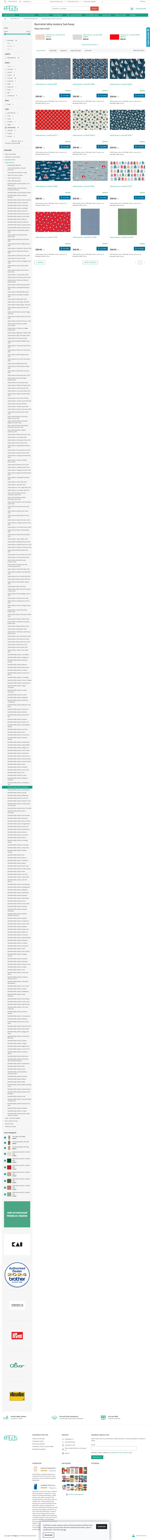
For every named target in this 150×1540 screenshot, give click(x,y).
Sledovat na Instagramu (76, 1494)
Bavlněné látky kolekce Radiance (18, 940)
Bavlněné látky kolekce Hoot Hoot (18, 709)
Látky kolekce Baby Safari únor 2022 (19, 642)
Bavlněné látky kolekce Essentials (18, 845)
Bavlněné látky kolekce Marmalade (18, 898)
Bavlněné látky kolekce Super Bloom (19, 790)
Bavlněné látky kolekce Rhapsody (18, 795)
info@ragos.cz (69, 1439)
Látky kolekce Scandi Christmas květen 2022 (17, 611)
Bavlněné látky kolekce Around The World (18, 674)
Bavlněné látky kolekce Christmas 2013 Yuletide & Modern (18, 1060)
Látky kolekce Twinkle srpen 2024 (18, 407)
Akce (10, 43)
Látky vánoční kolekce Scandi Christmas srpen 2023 (17, 494)
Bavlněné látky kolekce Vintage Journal (17, 955)
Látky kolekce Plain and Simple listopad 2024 (17, 379)
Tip (9, 49)
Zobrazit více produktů (89, 44)
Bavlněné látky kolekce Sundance (18, 861)
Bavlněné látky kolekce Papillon (17, 918)
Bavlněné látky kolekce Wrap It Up (18, 929)
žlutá (10, 84)
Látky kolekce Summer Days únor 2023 (19, 545)
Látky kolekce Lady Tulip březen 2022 (19, 636)
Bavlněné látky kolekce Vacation (17, 959)
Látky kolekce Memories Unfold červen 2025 (17, 325)
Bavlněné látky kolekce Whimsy (17, 219)
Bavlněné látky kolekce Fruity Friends (19, 869)
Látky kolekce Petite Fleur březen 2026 (18, 252)
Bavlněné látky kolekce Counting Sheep (18, 841)
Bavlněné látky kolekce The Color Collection (18, 1008)
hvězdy (11, 133)
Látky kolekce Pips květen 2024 (17, 443)
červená (11, 78)
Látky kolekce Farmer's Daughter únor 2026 (19, 262)
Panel (10, 104)
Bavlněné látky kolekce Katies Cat (18, 722)
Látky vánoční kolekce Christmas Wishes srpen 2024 (18, 417)
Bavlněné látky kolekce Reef (16, 764)
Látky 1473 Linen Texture (15, 175)
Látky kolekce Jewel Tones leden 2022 (18, 651)
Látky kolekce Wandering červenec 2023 (18, 516)
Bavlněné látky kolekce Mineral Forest (19, 1026)
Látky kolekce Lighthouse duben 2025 (19, 333)
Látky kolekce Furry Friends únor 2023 (19, 555)
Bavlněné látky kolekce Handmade (18, 893)
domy (10, 119)
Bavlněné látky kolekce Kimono (17, 832)
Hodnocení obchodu (56, 2)
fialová (10, 66)
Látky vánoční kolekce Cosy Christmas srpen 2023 (19, 503)
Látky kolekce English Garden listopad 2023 (19, 474)
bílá (9, 93)
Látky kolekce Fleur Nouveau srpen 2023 (18, 507)
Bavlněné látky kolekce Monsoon (18, 818)
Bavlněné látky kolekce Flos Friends (19, 951)
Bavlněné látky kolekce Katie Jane (18, 866)
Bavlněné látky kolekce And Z (17, 901)
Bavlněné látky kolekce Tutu (16, 970)
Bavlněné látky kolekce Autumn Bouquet (17, 196)
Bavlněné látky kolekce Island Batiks (19, 745)
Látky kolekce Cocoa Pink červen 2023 (19, 527)
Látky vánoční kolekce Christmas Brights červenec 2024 (18, 422)
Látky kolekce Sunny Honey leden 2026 (18, 266)
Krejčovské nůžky (10, 154)
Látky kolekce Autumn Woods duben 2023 (19, 535)
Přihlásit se (97, 1457)
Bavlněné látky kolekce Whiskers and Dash (19, 706)
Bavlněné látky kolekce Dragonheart (19, 824)
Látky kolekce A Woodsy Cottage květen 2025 (18, 329)
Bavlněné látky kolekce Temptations (19, 1016)
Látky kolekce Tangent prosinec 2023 (19, 470)
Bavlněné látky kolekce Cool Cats (18, 798)
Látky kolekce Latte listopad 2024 (18, 388)
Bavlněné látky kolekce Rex (16, 855)
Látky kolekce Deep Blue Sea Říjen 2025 (18, 296)
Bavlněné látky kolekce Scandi (17, 695)
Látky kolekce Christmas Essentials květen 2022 (18, 623)
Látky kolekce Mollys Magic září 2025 (19, 305)
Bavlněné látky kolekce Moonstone (18, 667)
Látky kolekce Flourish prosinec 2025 (19, 277)
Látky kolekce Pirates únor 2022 (17, 645)
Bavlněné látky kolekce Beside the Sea (18, 716)
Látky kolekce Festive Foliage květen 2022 (19, 606)
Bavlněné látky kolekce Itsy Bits (17, 1076)
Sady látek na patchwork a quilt (17, 173)
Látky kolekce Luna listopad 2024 (18, 383)
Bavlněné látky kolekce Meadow (17, 1019)
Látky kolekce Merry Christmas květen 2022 (19, 615)
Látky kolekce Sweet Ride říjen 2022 (19, 569)
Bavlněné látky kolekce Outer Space (19, 756)
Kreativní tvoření (10, 160)
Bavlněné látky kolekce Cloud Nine (18, 655)
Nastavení (48, 1535)
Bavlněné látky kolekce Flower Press (19, 964)
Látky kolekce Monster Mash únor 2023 (18, 551)
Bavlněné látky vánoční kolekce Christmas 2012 (17, 1073)
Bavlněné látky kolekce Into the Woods (17, 881)
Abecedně (88, 51)
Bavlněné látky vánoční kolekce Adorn (19, 193)
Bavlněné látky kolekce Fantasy (17, 906)
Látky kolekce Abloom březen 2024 (18, 453)
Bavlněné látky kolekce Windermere (19, 829)
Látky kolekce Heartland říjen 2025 (18, 292)
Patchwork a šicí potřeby (12, 157)
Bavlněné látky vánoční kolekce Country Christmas (17, 189)
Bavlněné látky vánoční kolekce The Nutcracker (19, 184)
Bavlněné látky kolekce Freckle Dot (18, 735)
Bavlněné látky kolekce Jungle (17, 1043)
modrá (11, 75)
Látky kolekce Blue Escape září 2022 (19, 579)
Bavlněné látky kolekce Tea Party (18, 935)
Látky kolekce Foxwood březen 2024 (19, 450)
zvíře (10, 116)
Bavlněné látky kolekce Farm (16, 1069)
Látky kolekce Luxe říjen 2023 (16, 485)
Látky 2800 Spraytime (14, 181)
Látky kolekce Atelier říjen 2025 (17, 299)
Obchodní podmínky (89, 2)
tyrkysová (11, 87)
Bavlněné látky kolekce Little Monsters (16, 995)
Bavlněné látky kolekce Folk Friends (19, 750)
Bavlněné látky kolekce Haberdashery (19, 938)
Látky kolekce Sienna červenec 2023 (19, 520)
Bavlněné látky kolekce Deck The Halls (19, 808)
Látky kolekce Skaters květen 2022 (18, 619)
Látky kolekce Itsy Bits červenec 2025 (19, 321)
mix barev (11, 69)
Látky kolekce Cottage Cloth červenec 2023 (19, 524)
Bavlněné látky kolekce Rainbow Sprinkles (17, 779)
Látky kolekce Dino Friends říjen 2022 (19, 576)
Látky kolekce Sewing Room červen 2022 (19, 602)
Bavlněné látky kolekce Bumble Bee (19, 742)
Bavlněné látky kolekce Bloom (17, 838)
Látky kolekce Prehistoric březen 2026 (19, 248)
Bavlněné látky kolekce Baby (16, 1082)
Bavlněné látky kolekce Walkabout (18, 992)
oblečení (11, 130)
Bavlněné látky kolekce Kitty (16, 872)
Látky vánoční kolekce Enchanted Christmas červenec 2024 (18, 426)
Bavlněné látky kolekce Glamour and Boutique (19, 1093)
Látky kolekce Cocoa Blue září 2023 (18, 490)
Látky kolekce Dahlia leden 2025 (17, 364)
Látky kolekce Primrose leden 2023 (18, 557)
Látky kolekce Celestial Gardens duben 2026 (17, 236)
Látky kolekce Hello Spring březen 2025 (18, 355)
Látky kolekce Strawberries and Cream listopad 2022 (17, 565)
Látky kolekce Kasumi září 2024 (17, 404)
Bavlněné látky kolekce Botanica (18, 895)
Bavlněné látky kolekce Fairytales (18, 205)
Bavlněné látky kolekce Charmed (18, 203)
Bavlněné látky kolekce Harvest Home (19, 200)
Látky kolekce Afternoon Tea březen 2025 (19, 351)
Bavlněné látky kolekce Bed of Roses (19, 821)
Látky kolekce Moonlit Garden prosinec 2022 (17, 561)
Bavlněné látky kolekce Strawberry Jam (18, 783)
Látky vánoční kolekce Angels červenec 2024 (17, 431)
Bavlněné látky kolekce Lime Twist (18, 986)
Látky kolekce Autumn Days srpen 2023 (18, 512)
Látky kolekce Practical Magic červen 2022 (19, 595)
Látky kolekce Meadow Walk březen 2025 (19, 342)
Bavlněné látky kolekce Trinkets (17, 670)
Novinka (11, 46)
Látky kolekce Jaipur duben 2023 (18, 539)
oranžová (11, 81)
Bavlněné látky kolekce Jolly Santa (18, 848)
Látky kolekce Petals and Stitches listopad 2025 (18, 281)
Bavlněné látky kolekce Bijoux (17, 863)
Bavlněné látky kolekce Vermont (17, 211)
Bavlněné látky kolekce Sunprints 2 (18, 921)
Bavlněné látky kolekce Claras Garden (19, 759)
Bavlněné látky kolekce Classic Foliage (19, 680)
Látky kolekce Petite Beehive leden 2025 (18, 367)
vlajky (10, 125)
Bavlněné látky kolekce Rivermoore (18, 214)
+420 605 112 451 (70, 1445)
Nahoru (41, 262)
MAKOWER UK (13, 58)
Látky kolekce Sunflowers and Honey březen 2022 (19, 633)
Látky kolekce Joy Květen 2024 (17, 437)
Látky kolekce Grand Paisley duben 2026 (18, 231)
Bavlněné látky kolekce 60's (16, 1066)
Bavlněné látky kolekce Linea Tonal (18, 924)
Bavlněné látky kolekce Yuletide (17, 767)
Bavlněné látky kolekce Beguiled (18, 697)
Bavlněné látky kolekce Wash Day (18, 1056)
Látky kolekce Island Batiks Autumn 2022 (18, 583)
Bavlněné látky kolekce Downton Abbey (18, 1053)
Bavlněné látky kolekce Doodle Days (19, 884)
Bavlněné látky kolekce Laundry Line (19, 228)
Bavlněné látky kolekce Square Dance (19, 225)
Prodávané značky (73, 2)
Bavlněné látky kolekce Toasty (17, 1111)
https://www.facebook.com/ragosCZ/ (76, 1449)
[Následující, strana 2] (140, 262)
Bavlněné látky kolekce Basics (17, 1079)
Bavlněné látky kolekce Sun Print (18, 729)
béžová (11, 72)
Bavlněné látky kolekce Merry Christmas (17, 812)
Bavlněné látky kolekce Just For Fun (19, 1049)
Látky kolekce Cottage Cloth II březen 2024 (19, 456)
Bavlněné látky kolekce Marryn (17, 858)
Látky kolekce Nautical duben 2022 (18, 626)
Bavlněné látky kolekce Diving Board (19, 887)
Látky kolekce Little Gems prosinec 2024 (18, 372)
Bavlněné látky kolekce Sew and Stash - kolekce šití (19, 1100)
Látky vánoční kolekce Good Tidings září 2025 (19, 313)
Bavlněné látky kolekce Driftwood (18, 222)
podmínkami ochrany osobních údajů (121, 1453)
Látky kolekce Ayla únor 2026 (16, 258)
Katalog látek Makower (14, 165)
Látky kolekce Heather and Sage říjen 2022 (19, 573)
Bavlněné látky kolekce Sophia (17, 967)
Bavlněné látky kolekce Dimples (17, 1108)
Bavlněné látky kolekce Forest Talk (18, 904)
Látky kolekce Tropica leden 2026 (18, 275)
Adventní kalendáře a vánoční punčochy (17, 169)
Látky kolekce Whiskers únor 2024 (18, 465)
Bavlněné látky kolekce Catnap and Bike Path (18, 1037)
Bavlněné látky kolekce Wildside (17, 890)
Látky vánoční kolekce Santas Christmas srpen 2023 (17, 498)
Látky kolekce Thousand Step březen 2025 (19, 346)
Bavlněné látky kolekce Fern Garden (19, 815)
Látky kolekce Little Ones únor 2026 (18, 256)
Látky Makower (9, 163)
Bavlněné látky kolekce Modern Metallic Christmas (17, 915)
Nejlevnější (53, 51)
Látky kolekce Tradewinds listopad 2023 (18, 478)
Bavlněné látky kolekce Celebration (18, 1064)
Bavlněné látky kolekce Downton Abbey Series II (18, 978)
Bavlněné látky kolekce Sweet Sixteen (19, 762)
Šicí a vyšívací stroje (11, 1121)
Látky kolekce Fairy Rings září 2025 (18, 302)
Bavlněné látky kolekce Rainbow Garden (17, 661)
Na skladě (12, 40)
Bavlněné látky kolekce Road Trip (18, 827)
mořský (11, 136)
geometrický (12, 113)
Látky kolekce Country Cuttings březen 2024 (17, 461)
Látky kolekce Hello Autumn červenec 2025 (19, 317)
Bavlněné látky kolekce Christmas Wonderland (18, 982)
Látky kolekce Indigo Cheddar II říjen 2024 (19, 395)
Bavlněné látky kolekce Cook (16, 1096)
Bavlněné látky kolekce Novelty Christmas (17, 910)
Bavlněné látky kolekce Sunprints (18, 946)
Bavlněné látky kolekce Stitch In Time (19, 801)
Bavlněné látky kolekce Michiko (17, 712)
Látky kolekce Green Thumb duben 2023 (18, 531)
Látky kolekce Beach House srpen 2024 (18, 413)
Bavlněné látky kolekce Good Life (18, 835)
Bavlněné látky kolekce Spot (16, 732)
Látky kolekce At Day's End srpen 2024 (19, 409)
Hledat (94, 8)
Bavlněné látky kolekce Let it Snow (18, 770)
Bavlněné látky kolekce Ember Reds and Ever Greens (19, 1114)
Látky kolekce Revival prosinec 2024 (19, 375)
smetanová (12, 96)
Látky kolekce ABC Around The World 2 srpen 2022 (19, 590)
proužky (11, 122)
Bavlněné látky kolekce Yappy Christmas (17, 687)
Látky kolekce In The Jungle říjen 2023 (19, 487)
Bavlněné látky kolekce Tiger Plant (18, 877)
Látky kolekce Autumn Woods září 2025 (18, 308)
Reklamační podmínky (39, 1449)
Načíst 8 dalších (90, 262)
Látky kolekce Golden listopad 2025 (18, 285)
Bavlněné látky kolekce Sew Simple (18, 999)
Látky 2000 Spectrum (14, 178)
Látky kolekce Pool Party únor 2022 (18, 639)
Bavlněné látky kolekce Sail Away (18, 787)
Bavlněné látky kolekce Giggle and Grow (18, 1033)
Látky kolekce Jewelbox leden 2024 (18, 467)
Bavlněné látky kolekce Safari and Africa (18, 973)
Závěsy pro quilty (10, 1126)
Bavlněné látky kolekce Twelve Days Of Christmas (19, 805)
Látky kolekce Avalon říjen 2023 (17, 482)
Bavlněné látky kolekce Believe (17, 665)
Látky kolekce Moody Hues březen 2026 (18, 240)
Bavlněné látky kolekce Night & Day (18, 1046)
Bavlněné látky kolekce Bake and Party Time (19, 1085)
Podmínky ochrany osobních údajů (42, 1447)
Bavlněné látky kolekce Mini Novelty (19, 1004)
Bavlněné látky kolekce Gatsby (17, 1041)
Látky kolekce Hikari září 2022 (17, 587)
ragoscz (67, 1453)
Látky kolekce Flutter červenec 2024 (19, 435)
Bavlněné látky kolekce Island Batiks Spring (19, 726)
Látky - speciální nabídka (12, 1118)
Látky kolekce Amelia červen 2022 (18, 598)
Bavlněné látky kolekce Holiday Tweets (17, 851)
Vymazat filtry (16, 141)
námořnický (13, 128)
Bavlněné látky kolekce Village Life (18, 748)
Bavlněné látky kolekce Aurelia (17, 989)
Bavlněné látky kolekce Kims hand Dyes (18, 1022)
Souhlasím (102, 1526)
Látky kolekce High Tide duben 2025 (19, 336)
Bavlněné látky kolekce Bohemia (18, 961)
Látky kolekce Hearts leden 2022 (18, 647)
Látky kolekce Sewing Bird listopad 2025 (18, 288)
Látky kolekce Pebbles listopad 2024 (19, 385)
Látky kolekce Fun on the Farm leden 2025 (19, 360)
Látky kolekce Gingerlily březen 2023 (19, 542)
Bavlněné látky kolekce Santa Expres (19, 683)
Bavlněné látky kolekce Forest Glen (18, 216)
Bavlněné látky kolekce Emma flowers (19, 1089)
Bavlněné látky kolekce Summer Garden (17, 738)
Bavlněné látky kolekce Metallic (17, 927)
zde (64, 1530)
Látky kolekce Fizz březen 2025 (17, 338)
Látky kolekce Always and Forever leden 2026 (18, 271)
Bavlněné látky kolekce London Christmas (17, 691)
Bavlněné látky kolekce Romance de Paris (19, 1104)
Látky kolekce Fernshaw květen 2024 (19, 440)
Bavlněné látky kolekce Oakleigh (18, 208)
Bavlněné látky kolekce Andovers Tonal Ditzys (18, 701)
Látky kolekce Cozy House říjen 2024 (19, 391)
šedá (10, 90)
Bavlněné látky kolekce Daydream (18, 753)
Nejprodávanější (76, 51)
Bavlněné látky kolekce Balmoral (18, 932)
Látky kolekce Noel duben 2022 (17, 629)
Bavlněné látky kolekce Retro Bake (18, 1029)
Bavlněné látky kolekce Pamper (17, 719)
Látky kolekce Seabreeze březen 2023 (19, 547)
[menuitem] (9, 15)
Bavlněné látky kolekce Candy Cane (18, 1002)
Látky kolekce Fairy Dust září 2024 (18, 398)
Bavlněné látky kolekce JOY (16, 773)
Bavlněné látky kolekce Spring (17, 793)
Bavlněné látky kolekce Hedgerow (18, 657)
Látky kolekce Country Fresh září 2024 (19, 401)
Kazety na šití (9, 1124)
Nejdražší (63, 51)
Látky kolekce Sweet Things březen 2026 (19, 245)
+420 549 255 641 (70, 1442)
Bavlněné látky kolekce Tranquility (18, 677)
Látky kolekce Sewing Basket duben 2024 (19, 446)
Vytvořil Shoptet (141, 1536)
